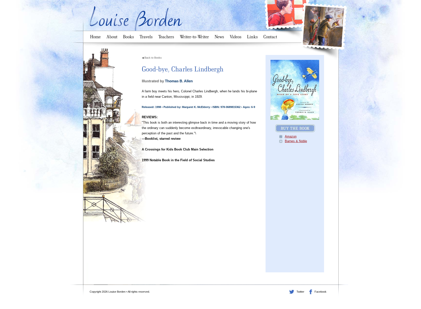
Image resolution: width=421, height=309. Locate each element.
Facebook (310, 291)
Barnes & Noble (296, 141)
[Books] (129, 35)
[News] (220, 35)
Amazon (291, 136)
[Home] (96, 35)
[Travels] (147, 35)
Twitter (291, 291)
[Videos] (236, 35)
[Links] (253, 35)
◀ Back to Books (152, 57)
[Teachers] (167, 35)
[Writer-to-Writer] (195, 35)
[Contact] (271, 35)
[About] (113, 35)
